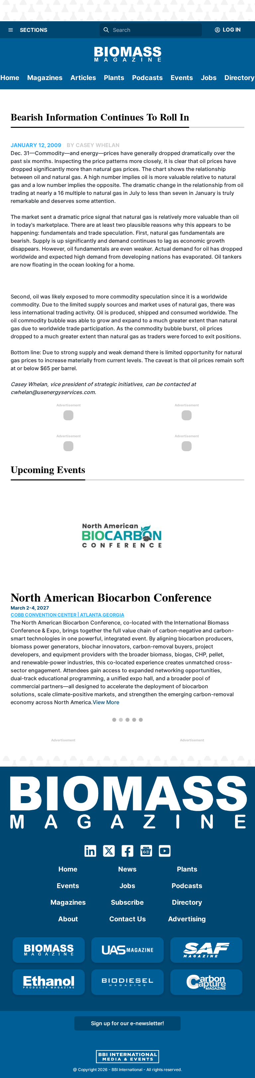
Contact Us (127, 919)
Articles (83, 78)
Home (9, 78)
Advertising (187, 919)
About (68, 919)
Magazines (44, 78)
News (127, 869)
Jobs (208, 78)
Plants (114, 78)
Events (182, 78)
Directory (239, 78)
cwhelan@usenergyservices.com (53, 392)
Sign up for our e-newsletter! (127, 1023)
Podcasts (147, 78)
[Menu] (10, 30)
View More (73, 692)
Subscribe (127, 902)
